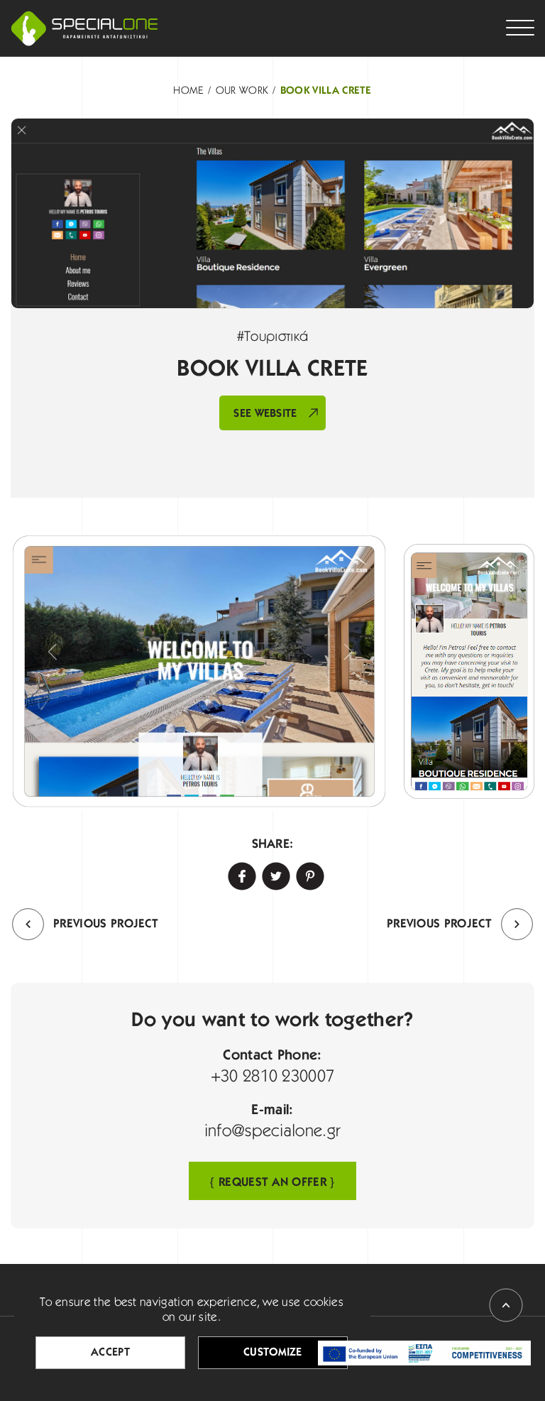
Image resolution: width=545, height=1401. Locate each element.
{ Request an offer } (272, 1183)
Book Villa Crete (326, 91)
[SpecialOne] (84, 28)
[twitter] (272, 872)
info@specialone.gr (272, 1131)
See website (265, 414)
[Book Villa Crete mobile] (469, 671)
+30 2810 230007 (273, 1077)
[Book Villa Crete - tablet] (199, 671)
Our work (242, 91)
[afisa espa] (424, 1353)
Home (188, 91)
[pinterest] (306, 872)
